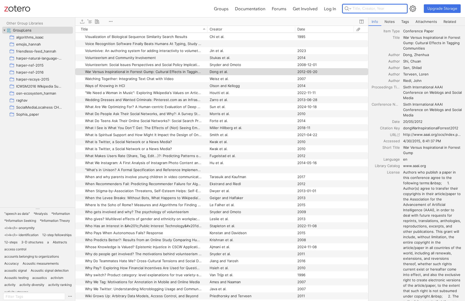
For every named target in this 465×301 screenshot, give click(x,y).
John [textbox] (417, 80)
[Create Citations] (89, 21)
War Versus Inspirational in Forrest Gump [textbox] (432, 150)
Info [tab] (375, 21)
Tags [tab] (405, 21)
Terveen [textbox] (410, 74)
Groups (221, 8)
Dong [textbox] (407, 55)
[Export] (82, 21)
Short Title (391, 147)
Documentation (250, 8)
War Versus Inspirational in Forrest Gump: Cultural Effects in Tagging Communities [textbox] (432, 42)
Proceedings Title (386, 87)
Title (396, 37)
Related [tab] (449, 21)
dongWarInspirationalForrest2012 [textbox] (430, 128)
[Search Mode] (348, 8)
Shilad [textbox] (417, 67)
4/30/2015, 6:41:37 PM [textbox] (422, 141)
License (393, 172)
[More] (110, 21)
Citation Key (390, 128)
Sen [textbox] (406, 67)
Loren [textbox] (424, 74)
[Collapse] (4, 30)
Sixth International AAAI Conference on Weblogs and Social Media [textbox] (433, 92)
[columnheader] (141, 29)
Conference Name (386, 104)
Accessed (391, 141)
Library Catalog (387, 166)
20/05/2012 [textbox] (412, 121)
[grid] (221, 163)
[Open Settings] (412, 8)
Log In (330, 8)
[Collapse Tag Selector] (37, 209)
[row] (221, 29)
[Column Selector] (361, 21)
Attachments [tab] (426, 21)
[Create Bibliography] (97, 21)
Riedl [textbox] (407, 80)
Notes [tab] (390, 21)
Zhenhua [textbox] (421, 55)
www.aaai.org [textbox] (414, 166)
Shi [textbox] (405, 61)
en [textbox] (405, 159)
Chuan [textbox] (415, 61)
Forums (279, 8)
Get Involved (305, 8)
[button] (17, 213)
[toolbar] (221, 22)
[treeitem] (37, 30)
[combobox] (432, 31)
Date (396, 121)
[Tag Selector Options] (69, 296)
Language (391, 159)
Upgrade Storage (442, 8)
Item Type (391, 31)
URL (393, 135)
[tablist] (416, 22)
